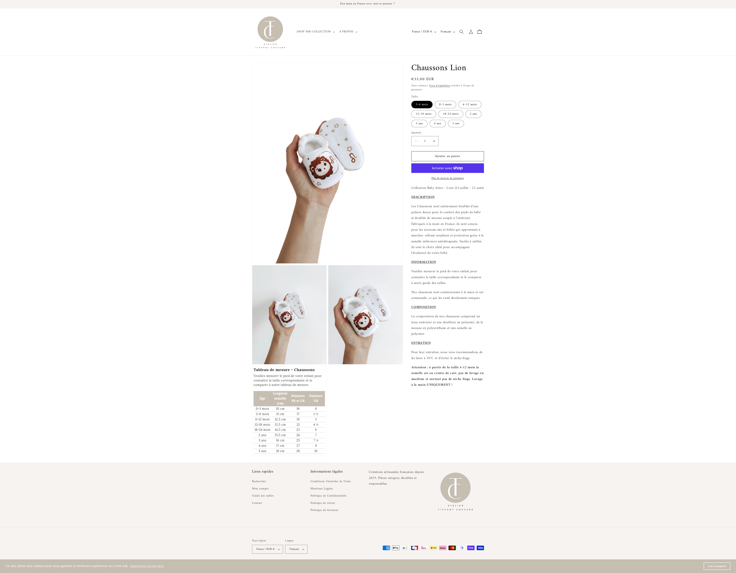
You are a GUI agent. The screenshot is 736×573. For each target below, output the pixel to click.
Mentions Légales (321, 488)
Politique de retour (322, 503)
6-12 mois (470, 104)
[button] (315, 31)
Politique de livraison (324, 510)
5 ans (456, 123)
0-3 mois (445, 104)
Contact (257, 503)
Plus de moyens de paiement (447, 178)
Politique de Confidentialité (328, 495)
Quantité (416, 133)
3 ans (419, 123)
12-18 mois (424, 114)
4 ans (437, 123)
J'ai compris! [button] (717, 566)
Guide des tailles (263, 495)
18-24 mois (451, 114)
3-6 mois (422, 104)
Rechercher (259, 481)
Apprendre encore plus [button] (147, 566)
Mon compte (260, 488)
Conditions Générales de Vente (330, 481)
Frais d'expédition (439, 85)
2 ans (473, 114)
